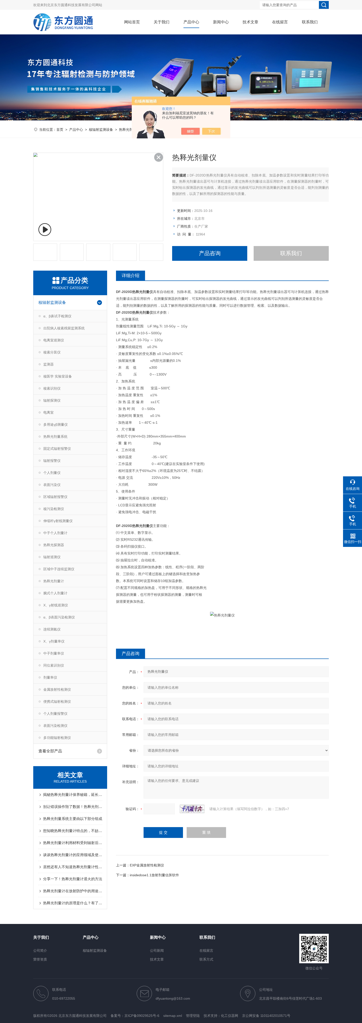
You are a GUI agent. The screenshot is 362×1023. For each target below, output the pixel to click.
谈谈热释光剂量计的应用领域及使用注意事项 (72, 855)
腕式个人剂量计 (55, 593)
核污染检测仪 (53, 509)
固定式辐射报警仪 (57, 449)
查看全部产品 (50, 751)
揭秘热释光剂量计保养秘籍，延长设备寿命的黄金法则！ (72, 794)
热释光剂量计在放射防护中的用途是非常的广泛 (72, 891)
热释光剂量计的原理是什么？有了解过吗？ (72, 903)
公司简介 (40, 950)
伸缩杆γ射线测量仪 (58, 521)
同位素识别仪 (53, 665)
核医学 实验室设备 (57, 376)
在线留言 (280, 22)
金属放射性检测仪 (57, 689)
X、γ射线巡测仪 (55, 605)
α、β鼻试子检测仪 (57, 316)
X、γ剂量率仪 (54, 641)
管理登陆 (193, 1016)
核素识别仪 (52, 388)
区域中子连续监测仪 (58, 569)
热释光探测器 (53, 545)
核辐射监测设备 (101, 130)
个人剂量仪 (52, 473)
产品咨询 (210, 253)
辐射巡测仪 (52, 557)
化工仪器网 (229, 1016)
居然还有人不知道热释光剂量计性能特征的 (72, 867)
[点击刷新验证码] (192, 809)
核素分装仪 (52, 352)
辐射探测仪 (52, 400)
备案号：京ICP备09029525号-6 (135, 1016)
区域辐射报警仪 (55, 497)
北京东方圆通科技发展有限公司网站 (74, 5)
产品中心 (191, 22)
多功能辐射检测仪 (57, 738)
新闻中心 (221, 22)
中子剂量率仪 (53, 653)
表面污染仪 (52, 485)
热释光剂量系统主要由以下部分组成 (72, 819)
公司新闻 (157, 950)
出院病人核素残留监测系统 (64, 328)
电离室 (48, 412)
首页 (59, 130)
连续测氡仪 (52, 629)
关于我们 (161, 22)
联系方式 (206, 959)
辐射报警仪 (52, 461)
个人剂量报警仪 (55, 714)
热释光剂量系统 (55, 436)
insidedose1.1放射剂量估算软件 (154, 875)
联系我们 (310, 22)
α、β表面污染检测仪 (59, 617)
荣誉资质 (40, 959)
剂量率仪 (50, 677)
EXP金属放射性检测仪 (147, 865)
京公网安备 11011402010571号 (266, 1016)
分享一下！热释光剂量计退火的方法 (72, 879)
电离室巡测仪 (53, 340)
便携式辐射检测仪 (57, 701)
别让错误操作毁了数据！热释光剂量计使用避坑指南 (72, 806)
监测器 (48, 364)
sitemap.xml (172, 1016)
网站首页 (132, 22)
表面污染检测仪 (55, 726)
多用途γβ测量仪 (55, 424)
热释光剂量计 (129, 130)
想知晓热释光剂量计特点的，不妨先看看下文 (72, 831)
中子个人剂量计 (55, 533)
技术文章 (250, 22)
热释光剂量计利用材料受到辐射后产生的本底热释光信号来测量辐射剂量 (72, 843)
